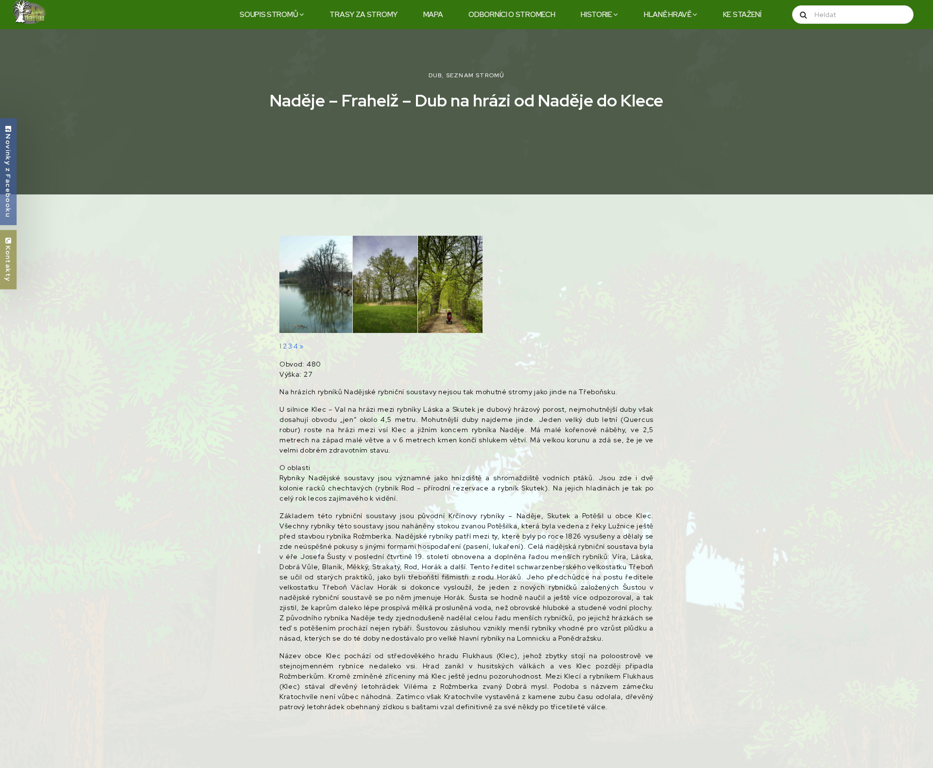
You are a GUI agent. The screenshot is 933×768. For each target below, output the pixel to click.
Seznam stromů (475, 75)
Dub (435, 75)
